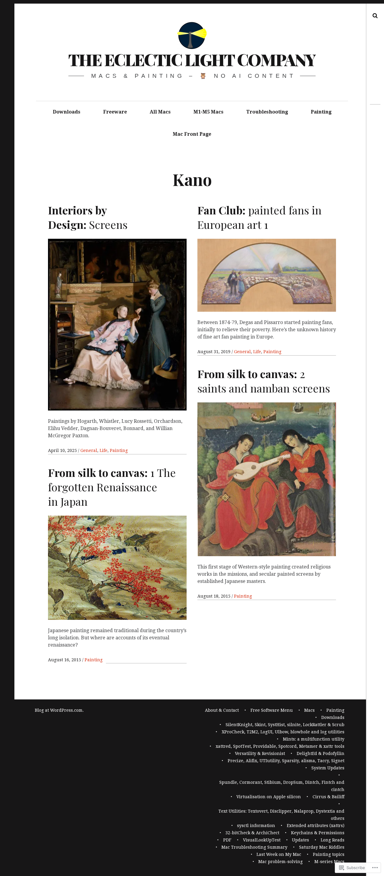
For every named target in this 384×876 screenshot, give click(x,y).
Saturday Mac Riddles (321, 847)
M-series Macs (329, 861)
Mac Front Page (192, 134)
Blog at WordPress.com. (59, 710)
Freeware (115, 112)
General (88, 450)
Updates (300, 840)
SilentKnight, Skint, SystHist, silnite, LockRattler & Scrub (285, 724)
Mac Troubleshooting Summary (254, 847)
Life (103, 450)
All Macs (160, 112)
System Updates (327, 767)
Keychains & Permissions (317, 832)
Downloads (66, 112)
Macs (309, 710)
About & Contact (222, 710)
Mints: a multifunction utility (313, 739)
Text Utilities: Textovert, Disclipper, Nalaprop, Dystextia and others (281, 815)
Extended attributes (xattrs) (315, 825)
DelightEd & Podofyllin (320, 753)
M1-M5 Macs (209, 112)
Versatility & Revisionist (260, 753)
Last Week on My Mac (278, 854)
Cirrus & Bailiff (328, 796)
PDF (227, 840)
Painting (321, 112)
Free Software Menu (271, 710)
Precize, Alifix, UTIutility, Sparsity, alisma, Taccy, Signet (286, 760)
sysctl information (256, 825)
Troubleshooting (267, 112)
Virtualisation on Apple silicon (268, 796)
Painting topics (328, 854)
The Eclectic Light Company (191, 59)
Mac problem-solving (280, 861)
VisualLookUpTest (261, 840)
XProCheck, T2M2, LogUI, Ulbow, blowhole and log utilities (283, 731)
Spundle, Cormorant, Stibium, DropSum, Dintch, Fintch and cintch (281, 786)
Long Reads (332, 840)
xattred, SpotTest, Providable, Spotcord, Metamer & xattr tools (280, 746)
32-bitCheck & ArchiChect (252, 832)
